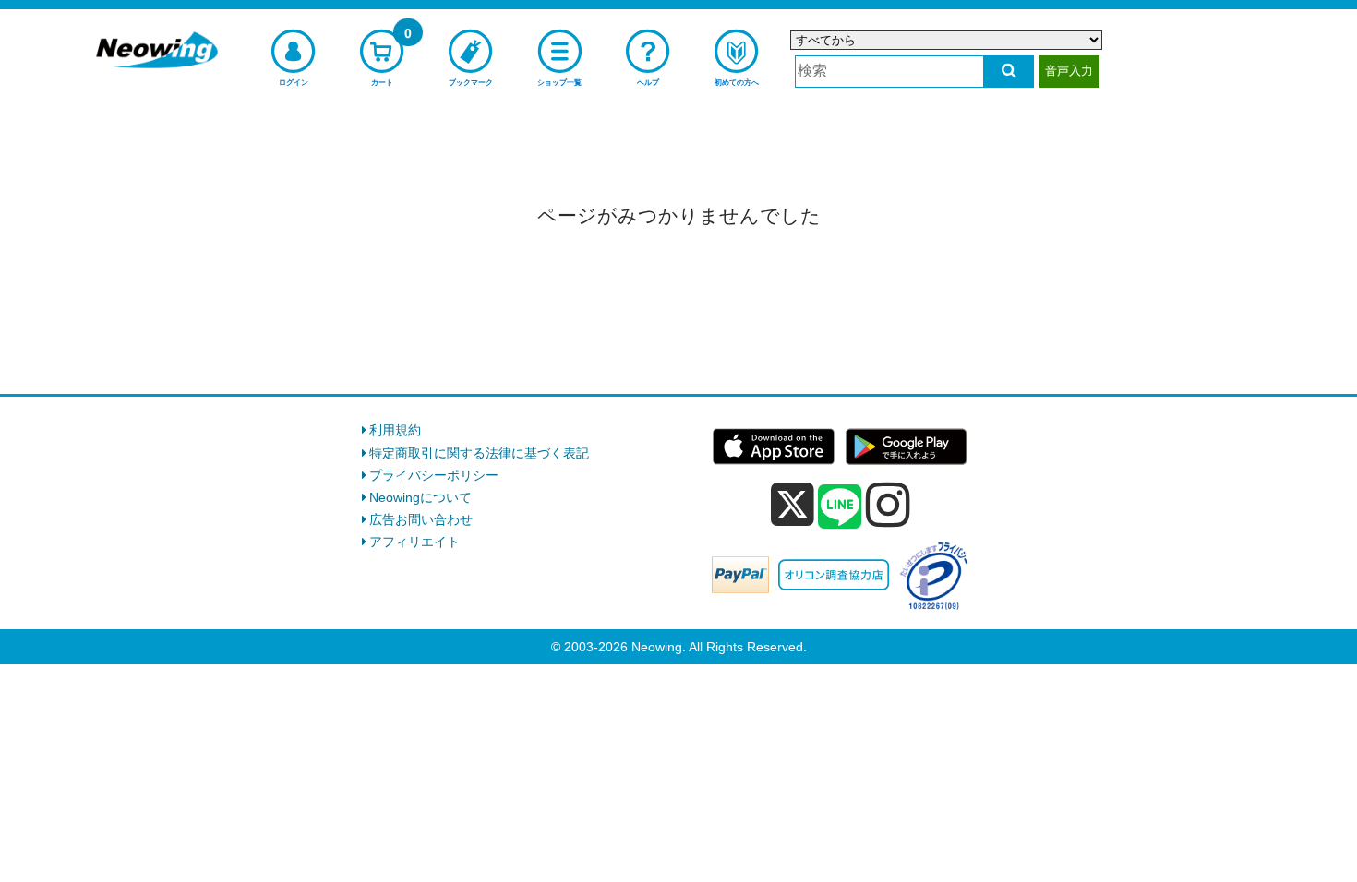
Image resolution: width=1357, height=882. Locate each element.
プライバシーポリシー (433, 475)
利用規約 (395, 430)
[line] (840, 507)
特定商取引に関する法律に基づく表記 (479, 453)
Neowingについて (420, 497)
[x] (792, 505)
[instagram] (888, 504)
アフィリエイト (414, 541)
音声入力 (1069, 70)
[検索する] (1008, 71)
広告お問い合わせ (421, 519)
